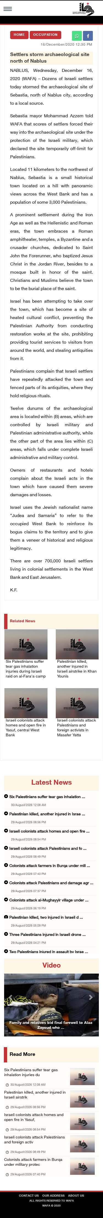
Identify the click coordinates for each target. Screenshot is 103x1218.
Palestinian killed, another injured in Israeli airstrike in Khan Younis (77, 669)
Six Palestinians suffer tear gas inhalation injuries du (31, 1072)
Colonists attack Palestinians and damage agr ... (51, 883)
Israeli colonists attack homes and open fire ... (49, 831)
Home (19, 35)
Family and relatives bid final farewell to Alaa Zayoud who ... (50, 1025)
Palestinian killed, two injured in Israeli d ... (46, 917)
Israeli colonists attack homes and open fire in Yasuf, (33, 1117)
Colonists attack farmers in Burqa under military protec (33, 1162)
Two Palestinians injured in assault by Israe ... (48, 952)
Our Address (53, 1196)
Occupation (45, 35)
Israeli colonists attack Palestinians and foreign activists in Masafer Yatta (76, 728)
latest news (51, 783)
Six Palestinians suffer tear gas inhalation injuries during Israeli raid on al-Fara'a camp (26, 669)
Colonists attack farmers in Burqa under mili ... (49, 866)
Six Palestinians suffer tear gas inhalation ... (47, 797)
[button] (11, 997)
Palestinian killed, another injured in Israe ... (47, 814)
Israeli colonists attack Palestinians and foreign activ (34, 1140)
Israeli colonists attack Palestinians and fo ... (48, 848)
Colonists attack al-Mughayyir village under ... (48, 900)
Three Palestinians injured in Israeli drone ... (47, 935)
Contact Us (29, 1196)
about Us (76, 1196)
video (52, 966)
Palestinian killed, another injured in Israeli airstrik (35, 1095)
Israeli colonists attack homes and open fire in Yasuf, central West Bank (26, 728)
